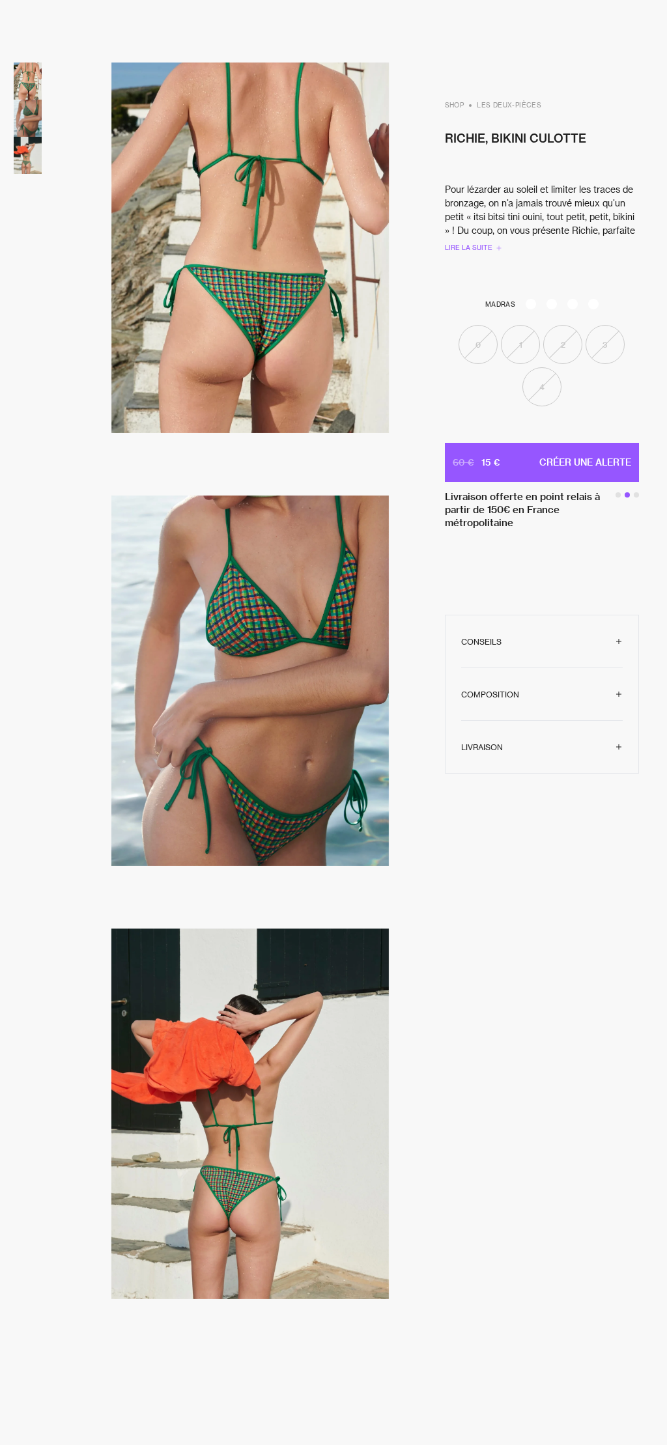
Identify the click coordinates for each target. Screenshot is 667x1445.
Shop (454, 105)
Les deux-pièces (509, 105)
